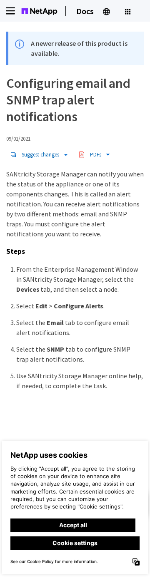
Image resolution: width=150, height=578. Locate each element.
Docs (85, 11)
